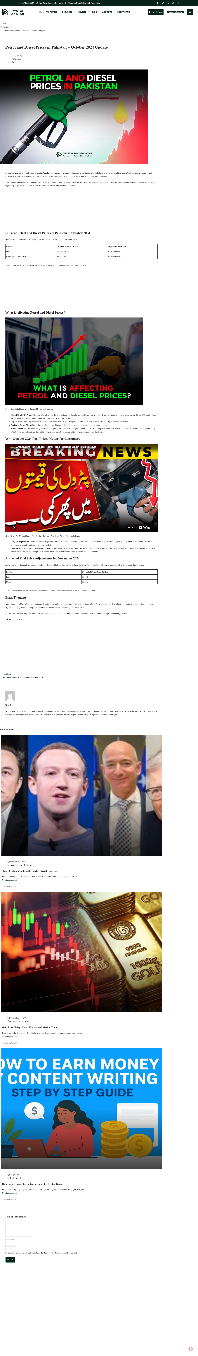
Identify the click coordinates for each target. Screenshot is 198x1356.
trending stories (16, 865)
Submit (10, 1259)
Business (7, 27)
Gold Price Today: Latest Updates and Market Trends (30, 1027)
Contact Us (123, 12)
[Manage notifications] (191, 1349)
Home (41, 12)
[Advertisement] (81, 209)
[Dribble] (173, 3)
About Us (107, 12)
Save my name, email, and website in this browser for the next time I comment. (42, 1253)
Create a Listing (175, 12)
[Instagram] (178, 3)
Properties (51, 12)
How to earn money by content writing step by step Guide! (32, 1184)
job (20, 1178)
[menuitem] (190, 12)
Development (60, 607)
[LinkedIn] (168, 3)
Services (81, 12)
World (26, 1021)
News (21, 1021)
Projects (67, 12)
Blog (94, 12)
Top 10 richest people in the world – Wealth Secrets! (29, 871)
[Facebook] (158, 3)
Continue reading (9, 880)
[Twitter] (163, 3)
